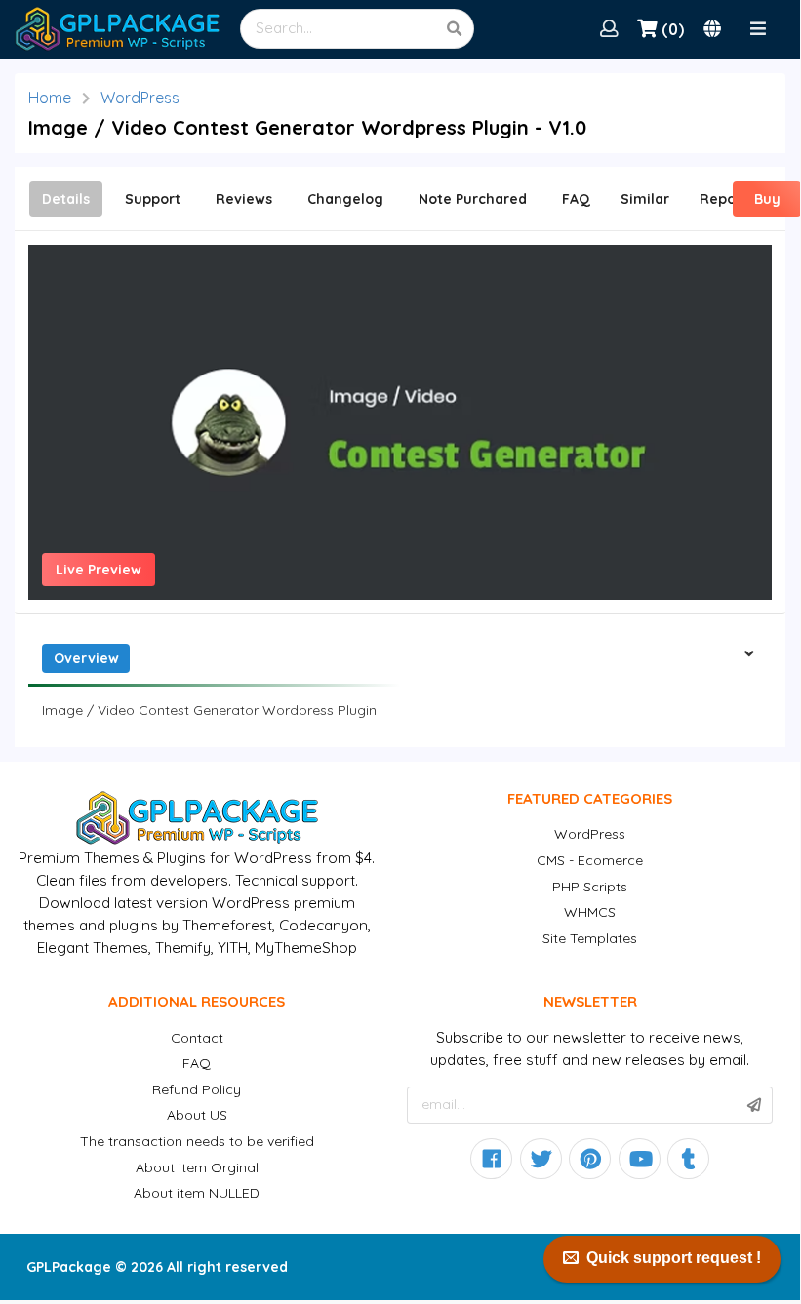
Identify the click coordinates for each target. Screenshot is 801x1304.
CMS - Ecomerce (590, 860)
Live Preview (98, 569)
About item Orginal (197, 1167)
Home (49, 97)
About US (197, 1115)
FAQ (196, 1063)
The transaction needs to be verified (197, 1141)
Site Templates (589, 938)
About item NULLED (197, 1193)
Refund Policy (196, 1089)
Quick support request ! (673, 1257)
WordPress (140, 97)
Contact (197, 1038)
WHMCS (590, 912)
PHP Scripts (589, 886)
